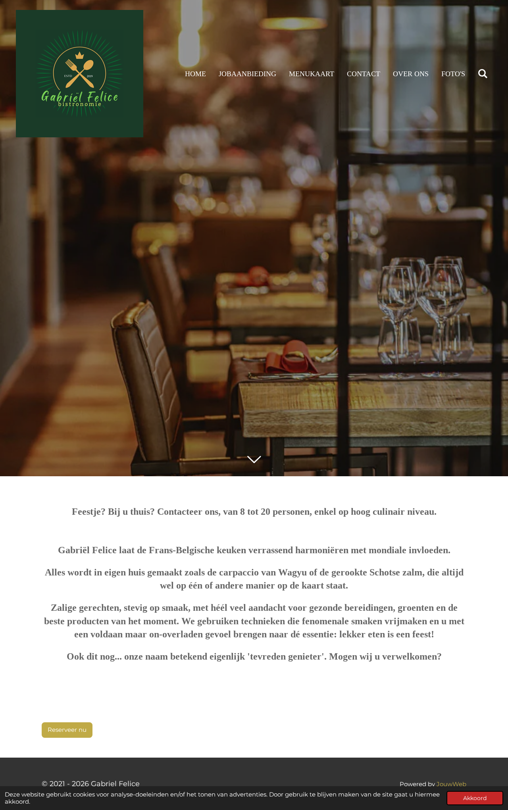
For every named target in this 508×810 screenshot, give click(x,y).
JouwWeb (451, 784)
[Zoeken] (482, 74)
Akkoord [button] (475, 798)
